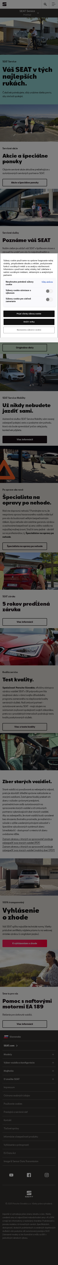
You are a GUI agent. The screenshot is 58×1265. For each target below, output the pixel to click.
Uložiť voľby (29, 322)
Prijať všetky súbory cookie (29, 314)
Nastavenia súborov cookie (29, 330)
